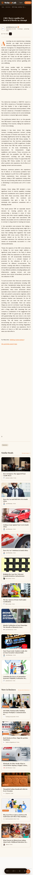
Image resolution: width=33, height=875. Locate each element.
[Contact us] (28, 871)
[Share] (25, 871)
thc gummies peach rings (9, 344)
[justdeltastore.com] (3, 29)
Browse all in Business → (24, 690)
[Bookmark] (20, 871)
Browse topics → (26, 453)
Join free (28, 2)
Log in (20, 2)
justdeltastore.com (11, 27)
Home (3, 7)
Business (8, 7)
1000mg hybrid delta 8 (17, 340)
